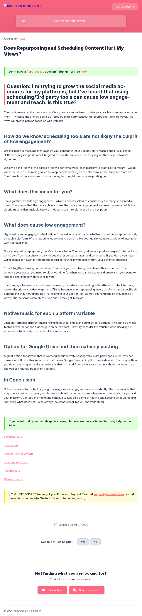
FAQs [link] (22, 38)
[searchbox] (71, 21)
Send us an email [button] (89, 589)
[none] (22, 6)
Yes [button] (83, 541)
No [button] (95, 541)
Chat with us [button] (55, 589)
